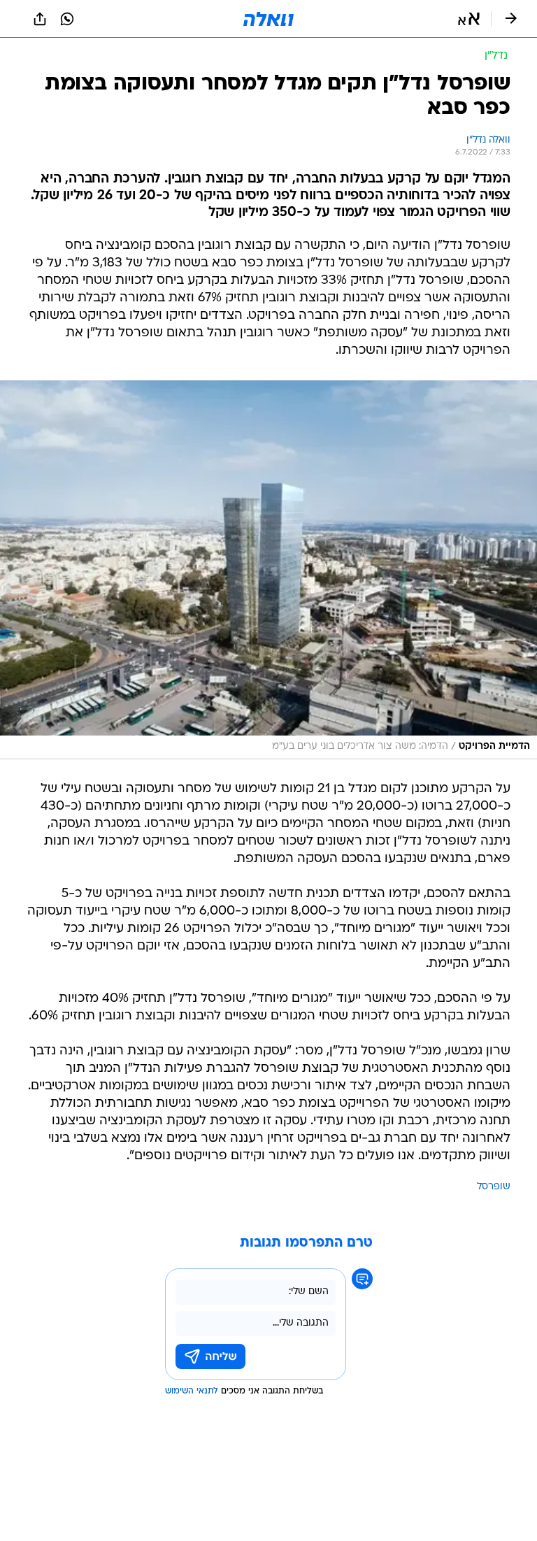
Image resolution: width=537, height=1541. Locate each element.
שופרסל (493, 1186)
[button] (469, 19)
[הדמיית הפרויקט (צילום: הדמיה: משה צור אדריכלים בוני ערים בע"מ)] (268, 569)
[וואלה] (268, 19)
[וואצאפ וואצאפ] (67, 19)
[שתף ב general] (40, 19)
